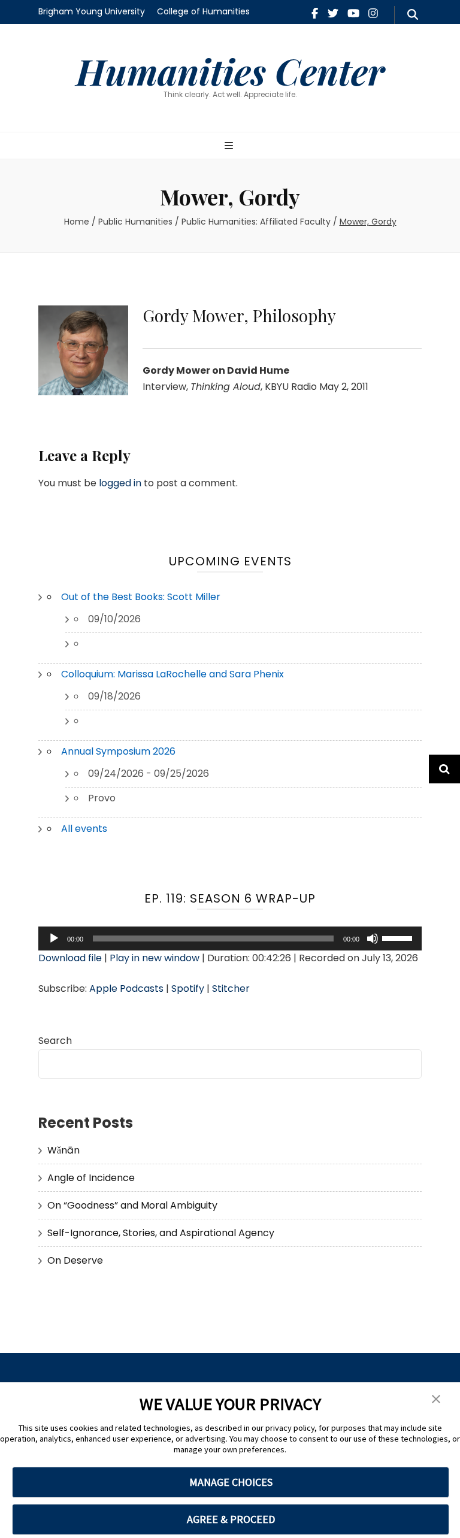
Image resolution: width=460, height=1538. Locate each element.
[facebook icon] (314, 13)
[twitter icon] (333, 13)
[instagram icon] (373, 13)
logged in (120, 483)
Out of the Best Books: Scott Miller (140, 597)
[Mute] (373, 938)
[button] (436, 1400)
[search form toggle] (412, 15)
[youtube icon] (353, 13)
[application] (230, 938)
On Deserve (75, 1260)
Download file (70, 958)
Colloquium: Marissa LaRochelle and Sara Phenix (172, 674)
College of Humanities (203, 11)
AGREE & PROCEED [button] (231, 1519)
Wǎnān (63, 1150)
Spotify (187, 988)
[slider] (399, 937)
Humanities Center (230, 71)
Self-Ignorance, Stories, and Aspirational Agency (160, 1233)
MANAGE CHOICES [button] (231, 1482)
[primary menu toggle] (230, 146)
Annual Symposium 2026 (118, 751)
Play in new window (154, 958)
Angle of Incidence (91, 1178)
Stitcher (231, 988)
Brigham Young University (91, 11)
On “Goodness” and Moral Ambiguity (132, 1205)
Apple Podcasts (126, 988)
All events (84, 828)
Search (55, 1040)
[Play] (54, 938)
